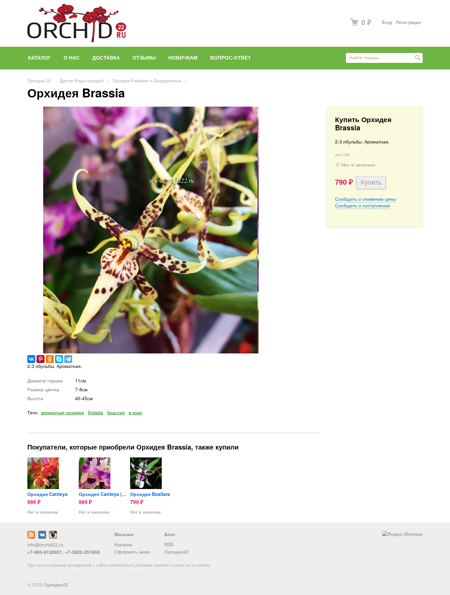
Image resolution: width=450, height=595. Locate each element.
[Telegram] (68, 359)
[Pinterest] (40, 359)
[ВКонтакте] (31, 359)
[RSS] (31, 536)
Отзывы (144, 57)
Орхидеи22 (176, 551)
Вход (387, 22)
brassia (95, 412)
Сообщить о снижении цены (365, 198)
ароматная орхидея (62, 412)
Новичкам (183, 57)
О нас (72, 57)
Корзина (123, 544)
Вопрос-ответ (230, 57)
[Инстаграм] (53, 536)
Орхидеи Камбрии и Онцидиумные (146, 81)
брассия (116, 412)
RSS (169, 544)
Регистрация (408, 22)
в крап (135, 412)
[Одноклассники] (50, 359)
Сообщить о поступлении (362, 205)
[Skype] (59, 359)
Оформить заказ (132, 551)
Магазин (123, 534)
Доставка (106, 57)
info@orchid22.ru (45, 544)
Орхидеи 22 (39, 81)
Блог (170, 534)
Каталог (39, 57)
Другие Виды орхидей (81, 81)
